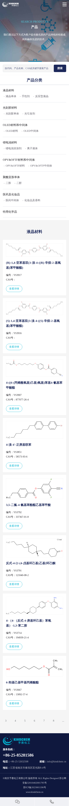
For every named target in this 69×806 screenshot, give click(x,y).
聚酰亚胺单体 (11, 177)
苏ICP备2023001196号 (34, 787)
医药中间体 (12, 200)
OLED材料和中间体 (15, 124)
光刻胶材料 (10, 107)
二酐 (19, 183)
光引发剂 (29, 113)
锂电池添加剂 (14, 148)
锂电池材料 (10, 142)
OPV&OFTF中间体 (41, 165)
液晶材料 (8, 90)
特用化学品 (10, 211)
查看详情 (14, 288)
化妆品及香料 (32, 200)
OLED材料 (12, 130)
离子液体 (32, 148)
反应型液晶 (41, 96)
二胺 (8, 183)
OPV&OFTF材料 (15, 165)
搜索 (60, 68)
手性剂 (26, 96)
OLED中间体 (31, 130)
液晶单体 (11, 96)
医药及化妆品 (11, 194)
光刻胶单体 (12, 113)
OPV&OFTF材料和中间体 (19, 159)
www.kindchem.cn (34, 792)
